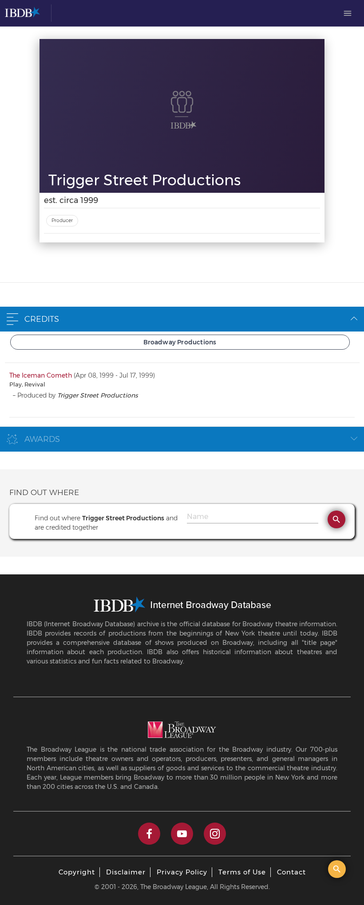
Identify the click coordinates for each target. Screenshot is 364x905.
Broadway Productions (180, 342)
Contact (291, 872)
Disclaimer (126, 872)
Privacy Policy (182, 872)
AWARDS (42, 439)
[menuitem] (347, 13)
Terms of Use (242, 872)
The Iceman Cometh (40, 375)
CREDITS (41, 319)
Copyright (77, 872)
